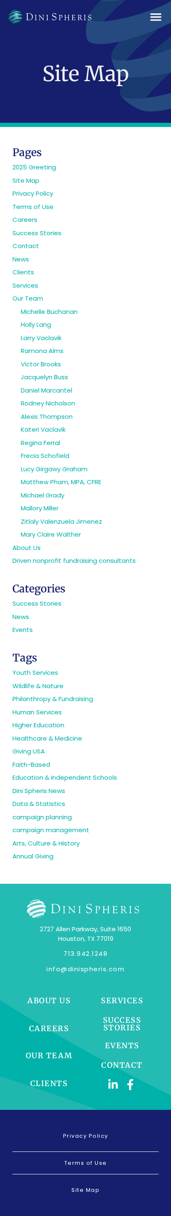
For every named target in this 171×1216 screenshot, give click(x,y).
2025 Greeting (34, 167)
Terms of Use (33, 206)
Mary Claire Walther (51, 534)
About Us (26, 547)
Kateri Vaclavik (43, 429)
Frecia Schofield (45, 455)
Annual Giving (33, 856)
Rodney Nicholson (48, 403)
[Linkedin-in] (113, 1084)
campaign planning (42, 817)
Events (22, 629)
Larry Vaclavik (41, 337)
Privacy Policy (32, 193)
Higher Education (38, 725)
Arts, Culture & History (46, 843)
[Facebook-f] (130, 1084)
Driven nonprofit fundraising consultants (74, 560)
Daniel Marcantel (46, 390)
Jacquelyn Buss (44, 377)
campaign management (50, 830)
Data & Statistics (38, 803)
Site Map (25, 180)
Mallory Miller (40, 508)
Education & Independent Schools (64, 777)
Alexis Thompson (47, 416)
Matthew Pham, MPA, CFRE (61, 481)
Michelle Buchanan (49, 311)
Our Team (27, 298)
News (20, 259)
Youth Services (35, 672)
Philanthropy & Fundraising (52, 698)
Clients (23, 272)
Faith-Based (31, 764)
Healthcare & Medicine (47, 738)
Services (25, 285)
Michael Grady (42, 495)
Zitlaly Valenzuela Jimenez (61, 521)
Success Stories (36, 233)
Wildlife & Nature (38, 685)
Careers (24, 219)
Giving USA (28, 751)
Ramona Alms (42, 350)
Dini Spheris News (38, 790)
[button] (156, 17)
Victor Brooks (41, 364)
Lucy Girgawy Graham (54, 469)
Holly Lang (36, 324)
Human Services (37, 712)
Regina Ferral (40, 442)
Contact (25, 245)
